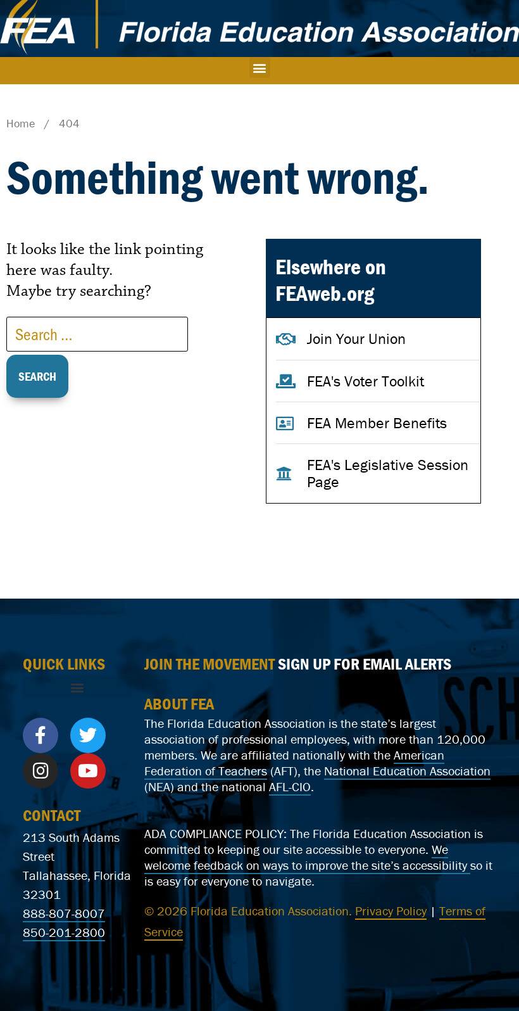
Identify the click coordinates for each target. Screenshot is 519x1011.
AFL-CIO (290, 786)
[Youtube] (88, 771)
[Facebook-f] (40, 735)
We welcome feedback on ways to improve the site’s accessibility (307, 857)
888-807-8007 (64, 913)
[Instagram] (40, 771)
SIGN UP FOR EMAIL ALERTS (364, 664)
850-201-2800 (64, 932)
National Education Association (407, 771)
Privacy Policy (391, 911)
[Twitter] (88, 735)
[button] (259, 67)
